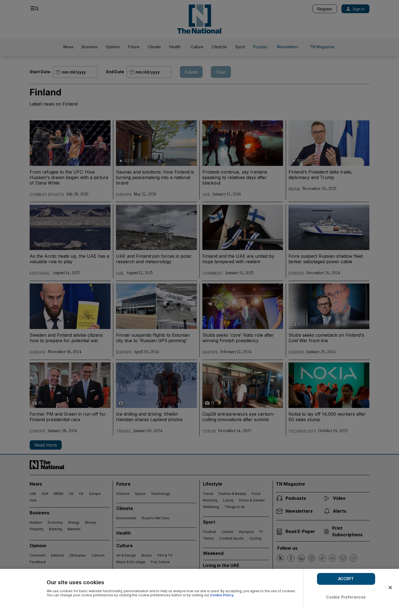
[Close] (390, 588)
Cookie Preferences (346, 597)
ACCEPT (346, 578)
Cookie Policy (222, 595)
